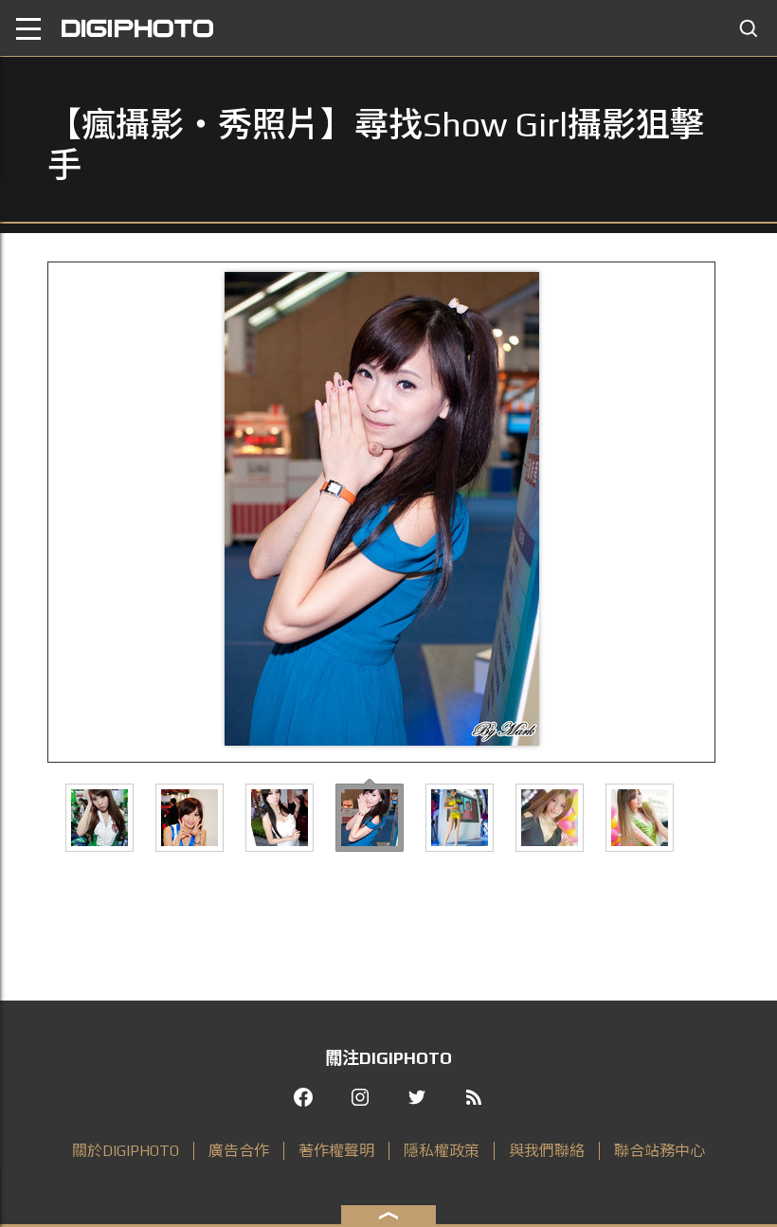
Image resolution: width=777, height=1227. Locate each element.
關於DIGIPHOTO (125, 1151)
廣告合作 (238, 1151)
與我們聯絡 (547, 1151)
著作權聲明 (336, 1151)
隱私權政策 (441, 1151)
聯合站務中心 (659, 1151)
